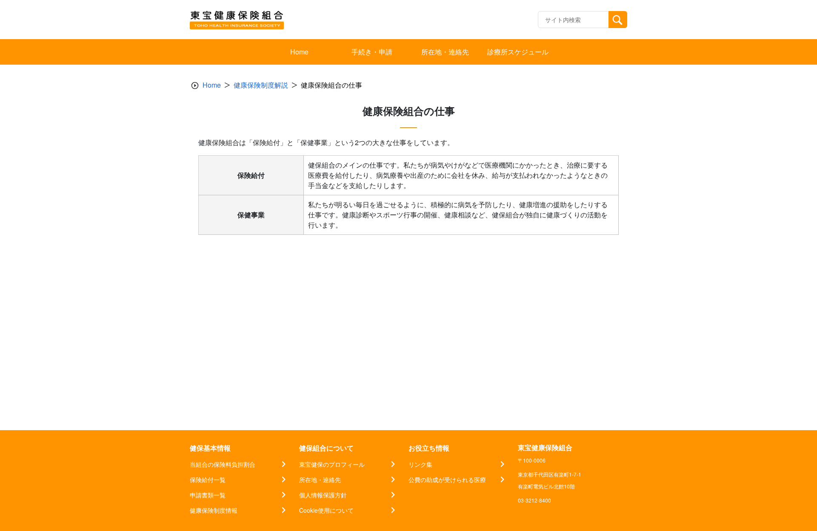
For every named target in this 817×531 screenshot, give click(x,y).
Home (212, 85)
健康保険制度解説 (261, 85)
